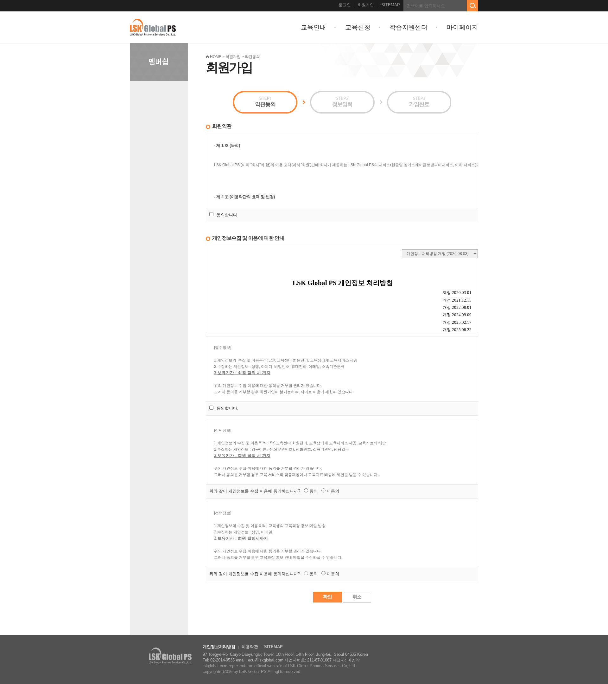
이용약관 (250, 646)
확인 (327, 596)
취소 (356, 596)
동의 (313, 491)
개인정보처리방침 (219, 646)
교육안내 (313, 27)
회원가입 (366, 5)
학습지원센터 (409, 27)
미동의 (333, 491)
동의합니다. (227, 214)
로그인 (345, 5)
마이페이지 (462, 27)
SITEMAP (390, 5)
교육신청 (357, 27)
